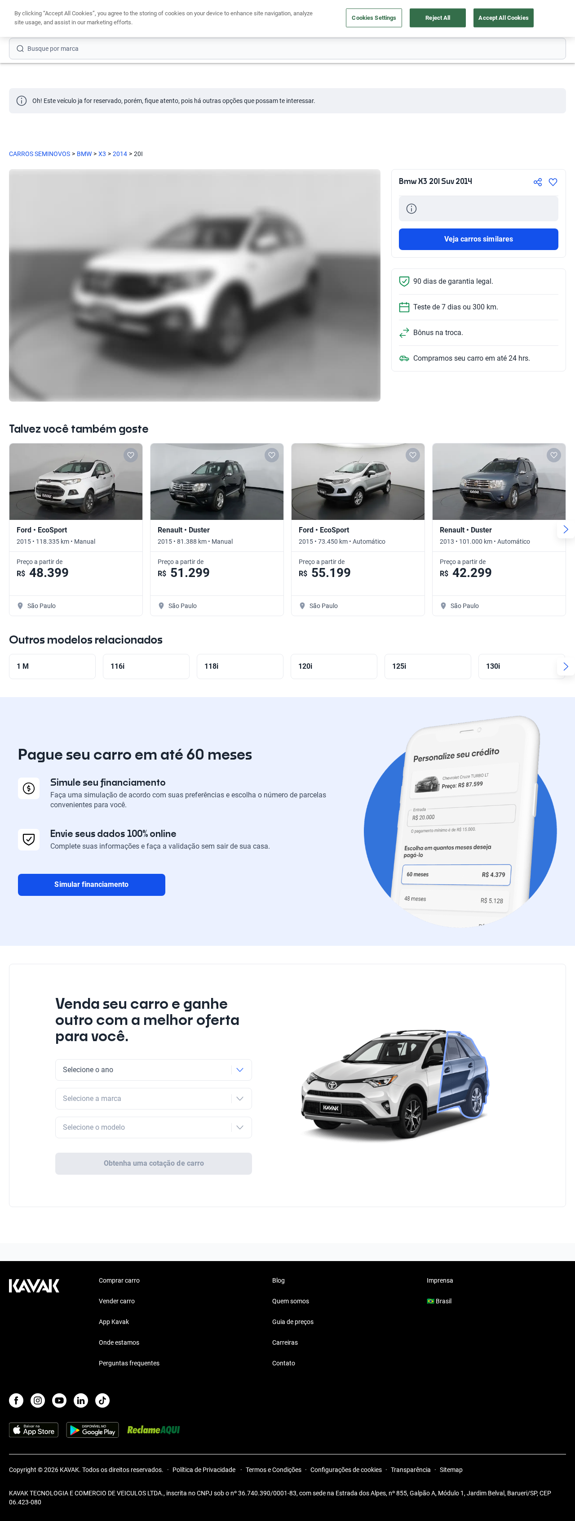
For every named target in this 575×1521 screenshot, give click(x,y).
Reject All (437, 17)
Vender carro (117, 1301)
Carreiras (285, 1342)
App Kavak (114, 1321)
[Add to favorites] (131, 455)
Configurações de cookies (346, 1469)
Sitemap (451, 1469)
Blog (278, 1280)
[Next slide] (566, 529)
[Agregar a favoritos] (553, 182)
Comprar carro (119, 1280)
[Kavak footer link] (34, 1322)
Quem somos (290, 1301)
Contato (283, 1363)
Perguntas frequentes (129, 1363)
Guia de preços (293, 1321)
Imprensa (440, 1280)
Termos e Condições (273, 1469)
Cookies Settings (374, 17)
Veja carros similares (478, 239)
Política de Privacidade (204, 1469)
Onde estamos (119, 1342)
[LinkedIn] (81, 1400)
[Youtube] (59, 1400)
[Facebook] (16, 1400)
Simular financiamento (91, 884)
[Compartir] (537, 182)
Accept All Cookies (503, 17)
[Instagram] (38, 1400)
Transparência (411, 1469)
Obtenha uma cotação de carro (154, 1163)
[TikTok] (102, 1400)
